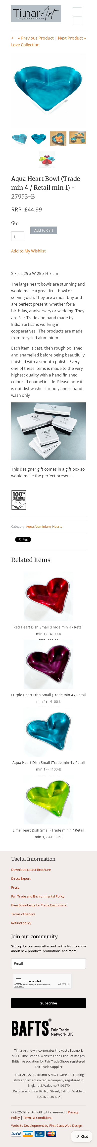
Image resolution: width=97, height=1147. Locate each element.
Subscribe (48, 1003)
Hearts (57, 526)
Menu (77, 11)
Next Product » (72, 38)
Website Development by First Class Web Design (46, 1125)
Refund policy (21, 923)
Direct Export (21, 878)
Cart (77, 20)
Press (15, 887)
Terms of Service (23, 914)
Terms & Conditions (37, 1117)
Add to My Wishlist (28, 251)
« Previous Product (36, 38)
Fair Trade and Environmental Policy (37, 896)
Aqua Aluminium (38, 526)
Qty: (15, 222)
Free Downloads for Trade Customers (38, 905)
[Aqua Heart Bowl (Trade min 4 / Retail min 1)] (48, 91)
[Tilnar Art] (36, 14)
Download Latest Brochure (31, 869)
